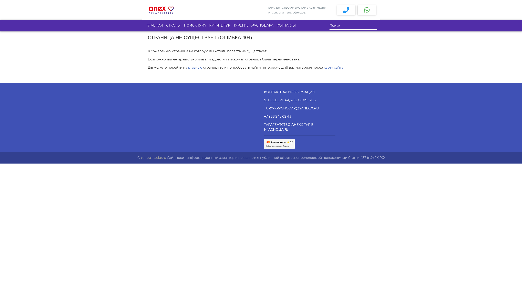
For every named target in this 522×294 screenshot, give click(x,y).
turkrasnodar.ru (153, 158)
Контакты (286, 25)
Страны (173, 25)
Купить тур (219, 25)
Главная (154, 25)
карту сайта (333, 67)
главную (195, 67)
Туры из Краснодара (253, 25)
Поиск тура (195, 25)
